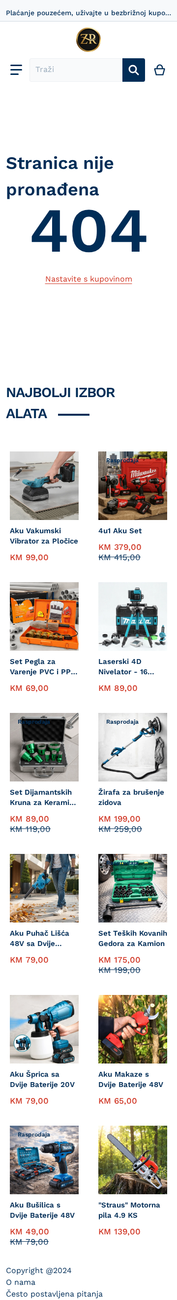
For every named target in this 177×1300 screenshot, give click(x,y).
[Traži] (133, 70)
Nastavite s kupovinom (88, 279)
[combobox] (76, 70)
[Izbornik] (16, 70)
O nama (20, 1282)
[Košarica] (160, 70)
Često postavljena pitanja (54, 1294)
